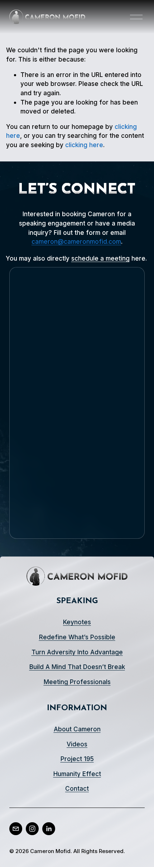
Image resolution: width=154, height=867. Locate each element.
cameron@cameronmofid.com (76, 241)
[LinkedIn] (48, 828)
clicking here (84, 145)
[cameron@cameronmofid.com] (15, 828)
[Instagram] (32, 828)
